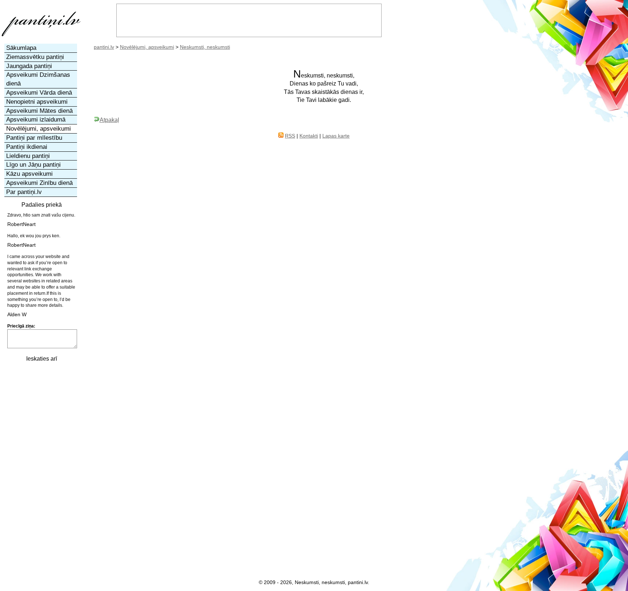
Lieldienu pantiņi (28, 155)
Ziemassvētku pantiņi (35, 56)
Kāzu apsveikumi (29, 173)
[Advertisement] (41, 475)
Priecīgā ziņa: (21, 326)
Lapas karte (336, 136)
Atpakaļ (109, 119)
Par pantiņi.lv (24, 192)
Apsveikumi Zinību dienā (39, 182)
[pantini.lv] (41, 36)
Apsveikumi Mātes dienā (39, 110)
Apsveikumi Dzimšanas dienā (38, 79)
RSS (290, 136)
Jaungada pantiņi (29, 66)
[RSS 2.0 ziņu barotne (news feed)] (280, 136)
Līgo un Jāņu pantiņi (33, 164)
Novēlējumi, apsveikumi (147, 47)
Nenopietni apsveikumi (37, 101)
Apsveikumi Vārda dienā (39, 92)
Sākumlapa (21, 47)
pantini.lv (104, 47)
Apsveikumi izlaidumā (35, 119)
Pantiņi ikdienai (26, 146)
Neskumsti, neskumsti (205, 47)
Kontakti (308, 136)
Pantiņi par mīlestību (34, 137)
